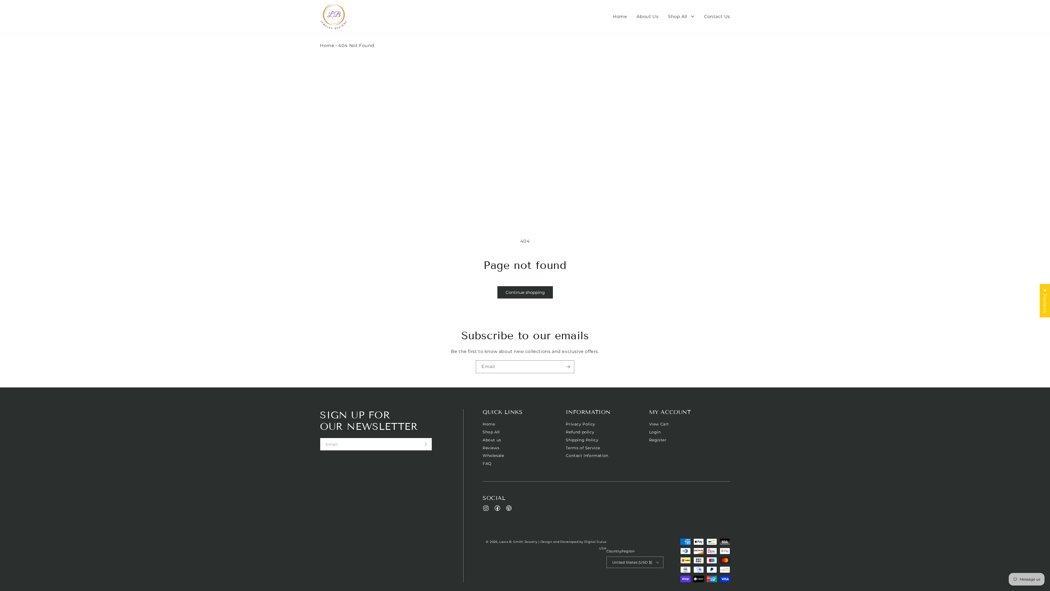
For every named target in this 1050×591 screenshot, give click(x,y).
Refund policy (580, 432)
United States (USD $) (632, 562)
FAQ (487, 463)
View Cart (659, 424)
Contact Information (587, 455)
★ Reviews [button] (1045, 300)
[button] (681, 17)
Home (327, 45)
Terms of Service (583, 447)
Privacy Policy (580, 424)
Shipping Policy (582, 440)
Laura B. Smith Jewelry (518, 542)
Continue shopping (525, 292)
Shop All (491, 432)
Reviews (491, 447)
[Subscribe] (568, 366)
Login (655, 432)
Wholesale (493, 455)
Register (658, 440)
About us (492, 440)
